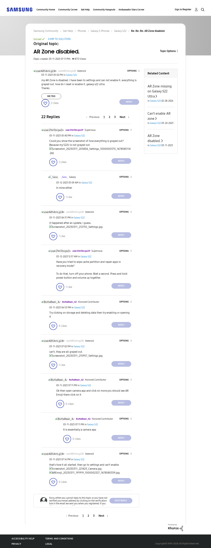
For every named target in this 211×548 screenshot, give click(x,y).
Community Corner (68, 9)
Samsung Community (45, 30)
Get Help (85, 9)
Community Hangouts (104, 9)
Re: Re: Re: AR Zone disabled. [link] (148, 30)
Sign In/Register (183, 9)
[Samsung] (19, 9)
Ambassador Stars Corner (131, 9)
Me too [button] (51, 96)
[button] (133, 71)
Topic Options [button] (168, 51)
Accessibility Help (23, 538)
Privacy (16, 544)
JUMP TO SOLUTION (59, 39)
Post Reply (121, 500)
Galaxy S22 (120, 30)
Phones (82, 30)
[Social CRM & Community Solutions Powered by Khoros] (175, 527)
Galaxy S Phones (100, 30)
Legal (48, 544)
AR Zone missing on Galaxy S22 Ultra (160, 91)
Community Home (45, 9)
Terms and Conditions (59, 538)
